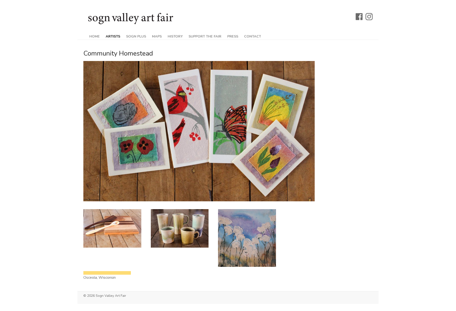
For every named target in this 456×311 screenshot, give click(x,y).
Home (94, 36)
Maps (157, 36)
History (175, 36)
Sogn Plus (136, 36)
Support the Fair (205, 36)
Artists (113, 36)
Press (232, 36)
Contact (252, 36)
